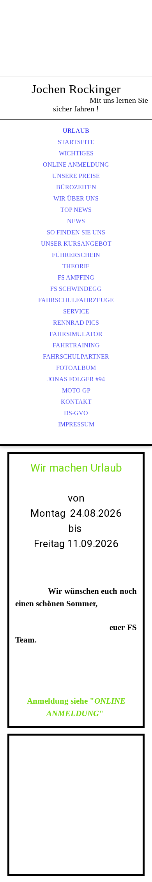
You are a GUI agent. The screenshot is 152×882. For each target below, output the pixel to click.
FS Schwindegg (76, 288)
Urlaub (76, 130)
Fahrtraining (76, 345)
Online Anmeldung (76, 164)
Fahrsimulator (76, 334)
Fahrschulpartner (76, 356)
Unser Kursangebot (76, 243)
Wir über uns (76, 198)
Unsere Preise (76, 176)
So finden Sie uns (76, 232)
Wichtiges (76, 153)
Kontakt (76, 401)
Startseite (76, 142)
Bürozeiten (76, 187)
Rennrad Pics (76, 322)
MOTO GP (76, 390)
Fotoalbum (76, 367)
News (76, 221)
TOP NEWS (76, 209)
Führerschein (76, 255)
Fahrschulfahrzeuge (76, 300)
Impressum (76, 424)
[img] (76, 47)
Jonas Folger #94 (76, 379)
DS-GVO (76, 413)
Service (76, 311)
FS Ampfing (76, 277)
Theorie (76, 266)
